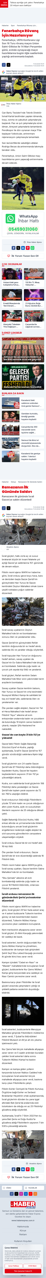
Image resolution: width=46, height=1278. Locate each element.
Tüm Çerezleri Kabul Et (23, 1271)
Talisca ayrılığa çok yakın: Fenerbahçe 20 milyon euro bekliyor (27, 4)
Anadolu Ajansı (12, 548)
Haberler (5, 25)
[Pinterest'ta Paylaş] (28, 248)
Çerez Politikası (13, 1266)
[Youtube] (30, 1194)
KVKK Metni (32, 1266)
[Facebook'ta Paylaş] (4, 65)
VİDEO (8, 1188)
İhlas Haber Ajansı (13, 105)
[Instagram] (21, 1194)
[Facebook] (12, 1194)
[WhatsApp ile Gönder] (32, 248)
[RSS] (35, 1194)
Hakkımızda (23, 1226)
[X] (16, 1194)
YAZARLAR (32, 1188)
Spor (13, 25)
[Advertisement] (23, 15)
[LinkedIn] (26, 1194)
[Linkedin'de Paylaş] (23, 248)
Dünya (13, 482)
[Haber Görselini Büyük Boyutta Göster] (23, 88)
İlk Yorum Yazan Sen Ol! (25, 255)
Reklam (23, 1234)
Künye (23, 1230)
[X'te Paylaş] (8, 65)
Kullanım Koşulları (23, 1241)
